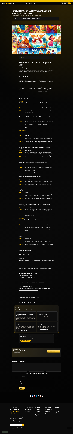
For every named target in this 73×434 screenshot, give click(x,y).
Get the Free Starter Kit (54, 354)
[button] (19, 345)
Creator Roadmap (28, 409)
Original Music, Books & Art (48, 413)
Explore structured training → (21, 330)
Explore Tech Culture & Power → (53, 351)
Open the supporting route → (43, 329)
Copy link (37, 18)
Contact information (51, 432)
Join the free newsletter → (25, 340)
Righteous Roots (47, 411)
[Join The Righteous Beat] (23, 425)
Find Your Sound (37, 407)
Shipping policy (46, 432)
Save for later (33, 18)
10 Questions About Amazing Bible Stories (42, 288)
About (34, 3)
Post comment (22, 388)
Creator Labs (12, 3)
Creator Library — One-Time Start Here (58, 411)
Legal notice (61, 432)
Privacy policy (37, 432)
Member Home (57, 407)
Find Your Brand (37, 411)
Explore (26, 3)
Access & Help (30, 3)
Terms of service (41, 432)
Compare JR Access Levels (38, 415)
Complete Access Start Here (58, 413)
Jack (6, 3)
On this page (22, 57)
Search (62, 3)
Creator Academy (28, 411)
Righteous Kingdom (24, 297)
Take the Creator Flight (29, 407)
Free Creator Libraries (28, 413)
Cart (67, 3)
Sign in (56, 418)
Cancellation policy (56, 432)
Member (65, 3)
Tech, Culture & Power (48, 409)
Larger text (28, 18)
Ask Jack (69, 3)
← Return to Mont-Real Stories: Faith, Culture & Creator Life (36, 373)
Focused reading (24, 18)
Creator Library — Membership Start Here (58, 409)
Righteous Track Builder (39, 413)
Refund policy (32, 432)
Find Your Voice (37, 409)
